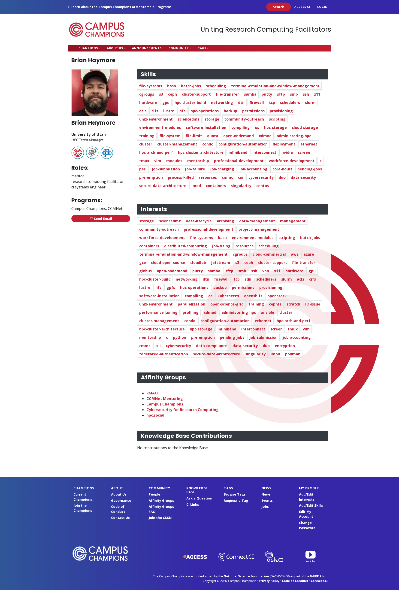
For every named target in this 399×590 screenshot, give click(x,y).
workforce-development (291, 160)
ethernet (308, 144)
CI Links (192, 504)
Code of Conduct (295, 581)
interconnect (264, 152)
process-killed (181, 177)
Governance (121, 500)
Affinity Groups (161, 500)
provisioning (281, 110)
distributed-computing (185, 245)
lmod (196, 185)
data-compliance (211, 345)
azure (308, 254)
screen (304, 152)
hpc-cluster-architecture (201, 152)
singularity (241, 185)
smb (294, 94)
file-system (170, 135)
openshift (253, 295)
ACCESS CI (302, 7)
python (179, 337)
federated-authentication (163, 354)
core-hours (282, 169)
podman (292, 354)
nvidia (287, 152)
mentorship (198, 160)
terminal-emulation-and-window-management (275, 85)
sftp (281, 94)
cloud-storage (305, 127)
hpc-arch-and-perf (156, 152)
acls (142, 110)
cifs (154, 110)
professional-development (239, 160)
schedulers (290, 102)
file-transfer (227, 94)
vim (157, 160)
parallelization (191, 304)
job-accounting (253, 169)
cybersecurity (261, 177)
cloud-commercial (269, 254)
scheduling (216, 85)
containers (216, 185)
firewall (257, 102)
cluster (145, 144)
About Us (115, 48)
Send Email (102, 218)
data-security (303, 177)
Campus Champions (97, 29)
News (266, 494)
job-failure (195, 169)
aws (294, 254)
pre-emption (151, 177)
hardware (148, 102)
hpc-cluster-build (190, 102)
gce (142, 262)
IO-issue (312, 304)
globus (145, 270)
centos (262, 185)
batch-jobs (191, 85)
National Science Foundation (246, 576)
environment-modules (160, 127)
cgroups (146, 94)
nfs (182, 110)
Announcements (147, 48)
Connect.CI (319, 581)
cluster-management (177, 144)
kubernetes (228, 295)
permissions (253, 110)
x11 (317, 94)
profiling (191, 312)
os (257, 127)
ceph (172, 94)
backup (230, 110)
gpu (165, 102)
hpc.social (155, 415)
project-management (259, 229)
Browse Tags (235, 494)
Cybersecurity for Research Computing (182, 409)
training (146, 135)
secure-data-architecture (162, 185)
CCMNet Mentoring (164, 398)
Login (322, 7)
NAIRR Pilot (318, 576)
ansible (267, 312)
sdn (248, 279)
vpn (265, 270)
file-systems (150, 85)
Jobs (265, 506)
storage (212, 119)
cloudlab (198, 262)
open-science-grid (227, 304)
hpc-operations (204, 110)
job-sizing (221, 245)
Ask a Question (199, 498)
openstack (277, 295)
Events (267, 500)
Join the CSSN (160, 517)
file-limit (194, 135)
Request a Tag (236, 500)
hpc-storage (275, 127)
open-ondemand (238, 135)
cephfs (275, 304)
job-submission (166, 169)
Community (179, 48)
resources (208, 177)
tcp (272, 102)
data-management (257, 221)
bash (171, 85)
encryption (285, 345)
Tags (202, 48)
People (154, 494)
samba (250, 94)
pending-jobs (309, 169)
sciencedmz (189, 119)
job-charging (222, 169)
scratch (293, 304)
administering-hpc (294, 135)
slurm (310, 102)
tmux (144, 160)
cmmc (227, 177)
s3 (161, 94)
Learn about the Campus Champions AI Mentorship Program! (121, 7)
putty (267, 94)
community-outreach (244, 119)
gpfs (170, 287)
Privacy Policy (269, 581)
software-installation (206, 127)
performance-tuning (158, 312)
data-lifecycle (199, 221)
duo (282, 177)
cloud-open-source (168, 262)
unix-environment (156, 119)
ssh (306, 94)
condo (207, 144)
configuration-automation (243, 144)
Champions (88, 48)
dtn (241, 102)
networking (222, 102)
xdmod (265, 135)
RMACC (153, 393)
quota (212, 135)
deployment (284, 144)
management (293, 221)
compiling (240, 127)
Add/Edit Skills (311, 505)
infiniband (238, 152)
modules (174, 160)
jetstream (220, 262)
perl (143, 169)
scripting (277, 119)
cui (240, 177)
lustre (168, 110)
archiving (225, 221)
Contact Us (120, 517)
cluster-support (196, 94)
